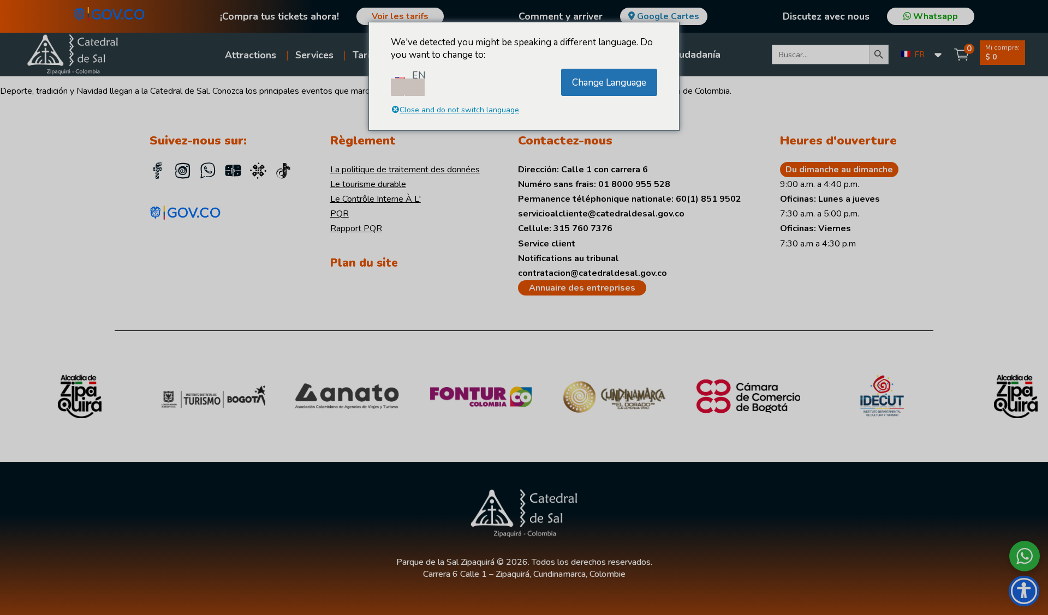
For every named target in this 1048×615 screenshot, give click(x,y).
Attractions (250, 55)
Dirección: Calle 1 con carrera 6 (583, 170)
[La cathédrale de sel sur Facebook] (158, 172)
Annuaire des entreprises (582, 288)
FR (918, 54)
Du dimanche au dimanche (839, 170)
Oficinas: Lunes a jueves (830, 199)
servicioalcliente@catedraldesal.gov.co (601, 214)
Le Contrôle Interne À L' (375, 199)
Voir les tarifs (400, 16)
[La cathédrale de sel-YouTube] (233, 172)
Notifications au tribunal (568, 258)
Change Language (609, 82)
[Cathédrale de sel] (283, 172)
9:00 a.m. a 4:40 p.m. (819, 184)
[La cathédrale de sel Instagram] (183, 172)
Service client (546, 244)
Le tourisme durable (368, 184)
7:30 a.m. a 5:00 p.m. (819, 214)
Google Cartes (668, 16)
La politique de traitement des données (405, 170)
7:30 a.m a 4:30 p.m (818, 244)
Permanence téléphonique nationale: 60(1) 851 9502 (629, 199)
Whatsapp (934, 16)
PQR (339, 214)
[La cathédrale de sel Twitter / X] (258, 172)
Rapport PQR (356, 228)
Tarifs (365, 55)
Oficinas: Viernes (815, 228)
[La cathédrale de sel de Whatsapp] (208, 172)
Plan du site (364, 262)
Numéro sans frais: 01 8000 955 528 (594, 184)
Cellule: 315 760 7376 (565, 228)
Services (314, 55)
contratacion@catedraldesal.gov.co (592, 273)
